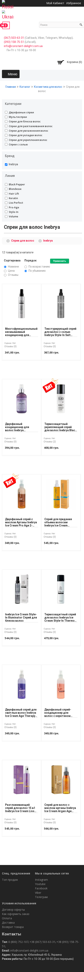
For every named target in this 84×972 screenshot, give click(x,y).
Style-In (13, 212)
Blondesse (15, 189)
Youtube (40, 884)
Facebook (41, 888)
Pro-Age (14, 207)
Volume (13, 216)
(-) (8, 240)
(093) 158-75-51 (14, 41)
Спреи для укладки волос (25, 135)
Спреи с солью (18, 144)
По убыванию (37, 270)
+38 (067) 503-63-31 (42, 942)
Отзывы (13, 274)
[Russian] (8, 3)
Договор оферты (13, 909)
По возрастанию (39, 266)
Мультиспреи (18, 117)
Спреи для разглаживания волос (31, 126)
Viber (38, 892)
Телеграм (41, 897)
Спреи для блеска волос (25, 121)
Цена (11, 270)
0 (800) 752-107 (18, 942)
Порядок (30, 260)
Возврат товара (13, 927)
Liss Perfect (16, 202)
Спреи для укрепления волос (28, 140)
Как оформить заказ (15, 914)
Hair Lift (14, 193)
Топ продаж (10, 880)
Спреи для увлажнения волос (28, 130)
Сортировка (12, 260)
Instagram (41, 880)
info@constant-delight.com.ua (23, 46)
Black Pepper (17, 184)
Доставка (8, 922)
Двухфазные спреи (21, 112)
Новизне (13, 266)
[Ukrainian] (8, 14)
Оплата (7, 918)
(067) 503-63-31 (14, 37)
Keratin (13, 198)
